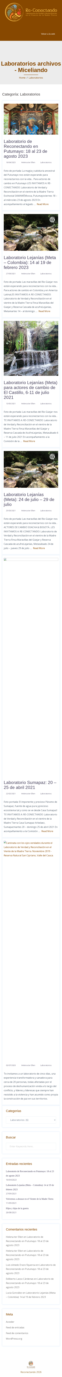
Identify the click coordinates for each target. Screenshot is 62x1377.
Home (22, 77)
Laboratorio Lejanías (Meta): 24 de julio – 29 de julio (29, 499)
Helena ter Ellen (28, 162)
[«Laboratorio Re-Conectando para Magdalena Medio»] (31, 949)
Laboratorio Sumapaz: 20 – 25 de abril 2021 (30, 785)
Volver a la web (48, 34)
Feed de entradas (15, 1327)
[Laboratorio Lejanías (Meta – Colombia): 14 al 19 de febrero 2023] (31, 232)
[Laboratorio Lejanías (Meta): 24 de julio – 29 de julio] (31, 469)
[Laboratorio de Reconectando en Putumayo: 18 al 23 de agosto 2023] (31, 119)
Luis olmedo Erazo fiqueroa (20, 1264)
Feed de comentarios (17, 1333)
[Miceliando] (31, 12)
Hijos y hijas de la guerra (17, 1208)
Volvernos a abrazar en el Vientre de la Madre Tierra (29, 1199)
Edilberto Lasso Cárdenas (19, 1278)
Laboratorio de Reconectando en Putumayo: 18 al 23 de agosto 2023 (25, 149)
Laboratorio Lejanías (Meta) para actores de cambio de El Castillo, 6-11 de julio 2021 (30, 390)
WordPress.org (14, 1338)
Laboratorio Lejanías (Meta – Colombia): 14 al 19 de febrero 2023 (30, 262)
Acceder (10, 1321)
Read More (43, 204)
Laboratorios (36, 77)
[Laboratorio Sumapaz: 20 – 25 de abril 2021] (31, 666)
